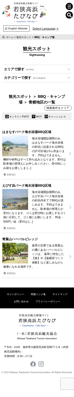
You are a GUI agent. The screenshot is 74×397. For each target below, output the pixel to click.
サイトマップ (60, 294)
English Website (18, 28)
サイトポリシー (15, 294)
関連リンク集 (38, 294)
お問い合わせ (21, 301)
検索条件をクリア (57, 107)
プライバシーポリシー (47, 301)
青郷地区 (11, 174)
